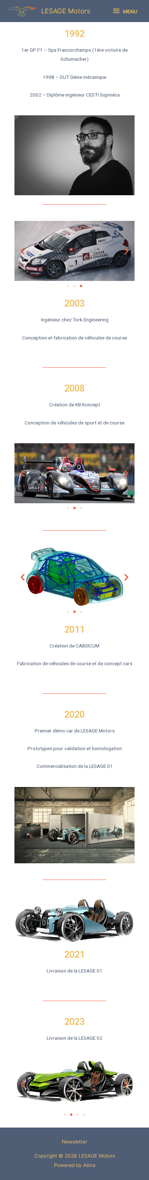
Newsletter (74, 1142)
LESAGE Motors (65, 11)
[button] (68, 286)
